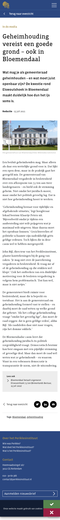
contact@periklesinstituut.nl (17, 479)
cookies (38, 508)
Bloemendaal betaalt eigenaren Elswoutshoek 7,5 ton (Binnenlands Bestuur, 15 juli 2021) (31, 383)
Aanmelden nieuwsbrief (20, 493)
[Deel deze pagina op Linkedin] (45, 404)
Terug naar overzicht (21, 13)
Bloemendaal (19, 417)
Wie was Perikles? (11, 443)
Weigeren (51, 512)
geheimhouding (35, 417)
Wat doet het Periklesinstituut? (18, 447)
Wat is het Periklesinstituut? (16, 451)
